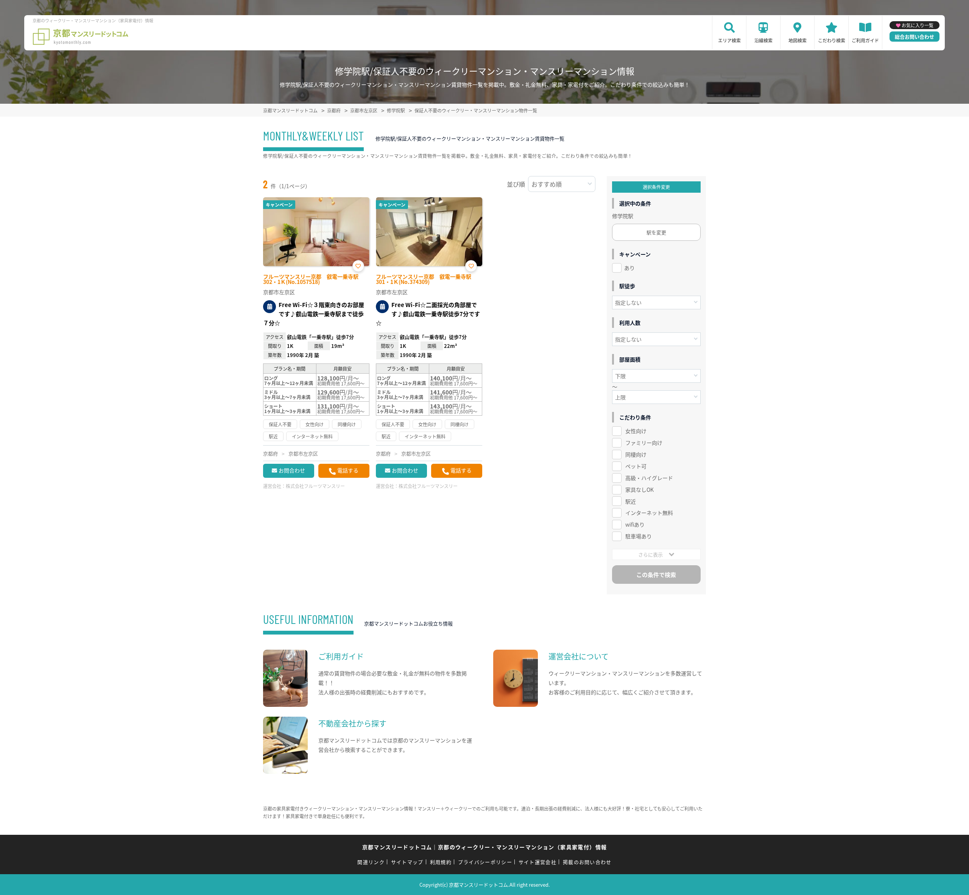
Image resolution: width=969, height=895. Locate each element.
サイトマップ (407, 861)
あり (629, 267)
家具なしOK (639, 489)
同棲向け (636, 454)
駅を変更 (656, 232)
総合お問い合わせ (914, 36)
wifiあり (635, 524)
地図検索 (797, 40)
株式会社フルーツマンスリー (315, 486)
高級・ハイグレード (649, 478)
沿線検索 (763, 40)
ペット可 (636, 466)
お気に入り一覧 (917, 25)
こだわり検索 (831, 40)
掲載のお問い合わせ (587, 861)
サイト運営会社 (537, 861)
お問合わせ (292, 470)
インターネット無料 (649, 512)
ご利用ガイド (865, 40)
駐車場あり (638, 536)
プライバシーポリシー (485, 861)
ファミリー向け (643, 442)
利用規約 (441, 861)
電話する (347, 470)
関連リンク (371, 861)
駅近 (630, 501)
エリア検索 (729, 40)
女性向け (636, 431)
